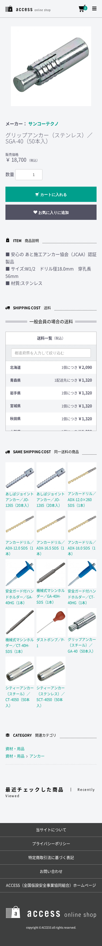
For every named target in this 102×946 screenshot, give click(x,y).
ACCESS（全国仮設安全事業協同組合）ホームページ (51, 885)
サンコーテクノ (43, 124)
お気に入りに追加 (53, 212)
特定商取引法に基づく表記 (51, 857)
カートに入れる (53, 194)
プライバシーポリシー (51, 844)
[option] (51, 66)
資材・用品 (14, 749)
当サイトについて (51, 830)
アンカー (37, 756)
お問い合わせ (51, 871)
